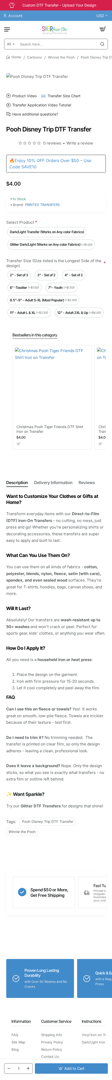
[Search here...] (102, 44)
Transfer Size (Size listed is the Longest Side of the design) (53, 263)
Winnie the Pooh (61, 57)
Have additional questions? (35, 114)
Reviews (87, 482)
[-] (8, 1068)
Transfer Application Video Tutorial (41, 105)
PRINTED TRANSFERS (42, 205)
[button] (71, 1068)
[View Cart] (102, 29)
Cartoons (34, 57)
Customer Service (56, 1021)
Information (21, 1021)
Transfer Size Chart (64, 96)
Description (17, 482)
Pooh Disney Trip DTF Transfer (47, 821)
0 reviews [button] (52, 143)
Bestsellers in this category (35, 334)
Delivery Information (53, 482)
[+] (28, 1068)
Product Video (24, 96)
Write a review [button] (79, 143)
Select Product (20, 222)
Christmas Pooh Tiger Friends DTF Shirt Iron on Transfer (49, 429)
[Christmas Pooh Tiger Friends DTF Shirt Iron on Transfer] (52, 384)
